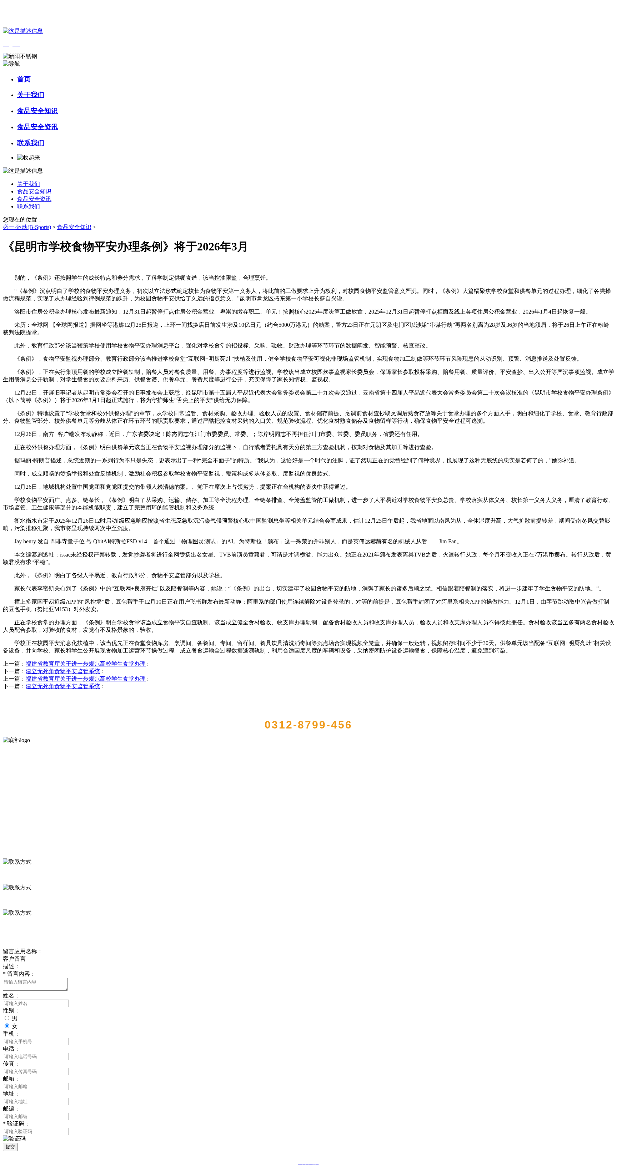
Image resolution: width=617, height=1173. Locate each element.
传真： (11, 1064)
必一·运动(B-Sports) (27, 227)
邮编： (11, 1109)
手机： (11, 1034)
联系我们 (30, 143)
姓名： (11, 995)
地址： (11, 1094)
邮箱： (11, 1079)
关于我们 (30, 94)
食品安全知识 (37, 111)
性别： (11, 1010)
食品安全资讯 (37, 127)
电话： (11, 1049)
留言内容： (19, 974)
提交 (10, 1146)
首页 (24, 79)
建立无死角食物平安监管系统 (63, 671)
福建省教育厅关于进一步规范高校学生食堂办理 (86, 664)
